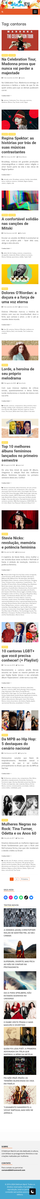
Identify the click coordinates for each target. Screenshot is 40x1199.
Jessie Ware (5, 495)
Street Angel (20, 609)
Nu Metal (28, 497)
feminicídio (22, 780)
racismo (8, 786)
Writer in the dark (29, 411)
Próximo (24, 879)
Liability (9, 407)
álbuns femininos (21, 488)
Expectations (5, 693)
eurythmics (5, 588)
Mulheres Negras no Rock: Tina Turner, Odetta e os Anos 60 (19, 829)
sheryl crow (5, 609)
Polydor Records (30, 599)
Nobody (9, 257)
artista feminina (6, 576)
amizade (5, 179)
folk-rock (4, 590)
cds (15, 489)
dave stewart (9, 586)
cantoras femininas (24, 580)
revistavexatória (16, 786)
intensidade (33, 179)
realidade (20, 181)
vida (13, 183)
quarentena (15, 257)
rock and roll (9, 870)
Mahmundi (22, 495)
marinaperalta (11, 784)
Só (35, 501)
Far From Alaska (22, 693)
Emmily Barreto (24, 691)
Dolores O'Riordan (20, 329)
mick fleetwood (10, 596)
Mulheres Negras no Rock (9, 868)
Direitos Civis (11, 862)
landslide (29, 592)
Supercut (26, 409)
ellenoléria (5, 780)
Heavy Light (27, 493)
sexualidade (19, 703)
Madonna (4, 102)
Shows (18, 102)
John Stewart (5, 592)
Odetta (24, 868)
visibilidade (14, 788)
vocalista (4, 333)
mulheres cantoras (11, 181)
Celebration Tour (14, 100)
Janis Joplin (23, 590)
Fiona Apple (25, 491)
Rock (12, 331)
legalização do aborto (30, 695)
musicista (28, 597)
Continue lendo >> (7, 95)
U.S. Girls (4, 503)
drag (3, 691)
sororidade (25, 786)
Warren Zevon (20, 615)
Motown (33, 864)
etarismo (28, 100)
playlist (33, 701)
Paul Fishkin (21, 599)
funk (7, 493)
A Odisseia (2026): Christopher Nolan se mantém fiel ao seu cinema (19, 933)
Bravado (5, 406)
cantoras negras (28, 861)
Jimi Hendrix (31, 590)
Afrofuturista (16, 688)
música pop (21, 497)
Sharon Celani (32, 607)
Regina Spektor (28, 181)
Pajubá (28, 701)
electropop (5, 491)
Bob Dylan (24, 578)
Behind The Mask (21, 576)
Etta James (18, 862)
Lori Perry (16, 594)
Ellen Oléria (15, 691)
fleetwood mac (23, 588)
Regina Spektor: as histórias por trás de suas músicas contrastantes (19, 145)
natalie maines (13, 599)
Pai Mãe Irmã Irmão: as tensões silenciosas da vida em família (19, 1081)
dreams (23, 586)
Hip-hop (15, 782)
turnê (21, 102)
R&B (15, 501)
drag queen (8, 691)
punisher (10, 501)
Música (10, 102)
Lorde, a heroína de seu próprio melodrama (18, 373)
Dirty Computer (31, 689)
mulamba (22, 784)
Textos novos (11, 905)
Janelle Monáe (19, 695)
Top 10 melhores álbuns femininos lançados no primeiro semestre (20, 453)
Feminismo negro (7, 782)
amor (10, 179)
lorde (13, 407)
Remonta (12, 703)
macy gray (23, 594)
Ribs (11, 409)
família (27, 179)
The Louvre (9, 411)
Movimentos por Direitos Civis (10, 866)
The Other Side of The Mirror (10, 611)
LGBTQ (16, 495)
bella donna (30, 576)
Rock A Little (21, 603)
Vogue (26, 102)
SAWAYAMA (30, 501)
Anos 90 (5, 329)
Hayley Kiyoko (10, 695)
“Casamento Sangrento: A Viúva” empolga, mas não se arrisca (18, 1110)
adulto (5, 253)
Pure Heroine (5, 409)
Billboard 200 (5, 578)
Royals (15, 409)
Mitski (18, 255)
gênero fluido (31, 693)
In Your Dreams (15, 590)
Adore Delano (7, 688)
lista (29, 782)
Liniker (7, 697)
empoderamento (14, 780)
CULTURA (12, 55)
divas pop (22, 100)
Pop (14, 102)
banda (13, 576)
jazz (32, 862)
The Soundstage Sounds (26, 611)
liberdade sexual (23, 782)
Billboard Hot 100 (15, 578)
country (4, 862)
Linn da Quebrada (15, 697)
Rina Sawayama (21, 501)
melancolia (12, 255)
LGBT (3, 697)
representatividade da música (10, 601)
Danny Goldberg (22, 584)
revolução (4, 603)
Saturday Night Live (14, 607)
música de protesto (12, 701)
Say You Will (24, 607)
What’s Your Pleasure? (14, 503)
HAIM (21, 493)
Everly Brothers (13, 588)
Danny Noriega (21, 689)
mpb (3, 497)
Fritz (8, 590)
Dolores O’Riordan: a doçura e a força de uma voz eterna (19, 297)
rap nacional (5, 703)
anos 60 (5, 861)
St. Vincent (26, 703)
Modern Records (21, 596)
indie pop (34, 493)
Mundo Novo (8, 497)
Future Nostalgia (14, 493)
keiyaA (11, 495)
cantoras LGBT (11, 689)
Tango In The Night (30, 609)
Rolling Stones (10, 605)
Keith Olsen (13, 592)
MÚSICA (4, 55)
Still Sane (20, 409)
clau (18, 778)
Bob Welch (31, 578)
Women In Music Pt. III (27, 503)
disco (26, 489)
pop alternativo (14, 499)
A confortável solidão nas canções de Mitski (20, 223)
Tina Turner (16, 870)
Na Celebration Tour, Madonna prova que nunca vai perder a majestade (19, 66)
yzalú (19, 788)
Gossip (4, 695)
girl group (28, 862)
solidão (21, 257)
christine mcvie (10, 582)
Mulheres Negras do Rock (27, 866)
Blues (15, 861)
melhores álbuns (31, 495)
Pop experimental (25, 499)
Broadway (16, 179)
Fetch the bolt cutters (15, 491)
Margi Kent (29, 594)
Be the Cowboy (12, 253)
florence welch (32, 588)
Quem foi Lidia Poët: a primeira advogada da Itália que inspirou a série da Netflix (20, 1051)
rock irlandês (19, 331)
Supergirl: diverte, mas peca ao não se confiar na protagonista (19, 964)
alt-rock (29, 488)
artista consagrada (30, 575)
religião (8, 183)
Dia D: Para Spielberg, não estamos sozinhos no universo (17, 996)
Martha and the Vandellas (9, 864)
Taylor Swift (27, 257)
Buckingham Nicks (7, 580)
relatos (4, 183)
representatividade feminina (28, 601)
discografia (5, 255)
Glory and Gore (28, 406)
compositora (19, 582)
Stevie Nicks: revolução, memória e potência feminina (19, 542)
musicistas (5, 599)
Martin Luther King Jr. (23, 864)
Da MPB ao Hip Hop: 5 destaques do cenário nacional (19, 743)
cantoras (6, 100)
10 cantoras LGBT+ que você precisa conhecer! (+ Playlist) (20, 655)
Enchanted (29, 586)
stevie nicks (12, 609)
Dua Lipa (31, 489)
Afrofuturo (23, 688)
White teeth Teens (18, 411)
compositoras (27, 253)
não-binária (22, 701)
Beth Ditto (30, 688)
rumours (17, 605)
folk (30, 491)
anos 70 (11, 861)
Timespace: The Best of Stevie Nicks (19, 613)
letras (3, 181)
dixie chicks (17, 586)
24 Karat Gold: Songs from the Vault (13, 575)
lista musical (25, 697)
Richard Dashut (12, 603)
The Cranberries (28, 331)
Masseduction (11, 699)
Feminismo (29, 780)
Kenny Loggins (21, 592)
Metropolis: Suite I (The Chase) (25, 699)
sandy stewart (24, 605)
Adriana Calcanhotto (9, 488)
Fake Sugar (13, 693)
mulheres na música (26, 255)
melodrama (19, 407)
